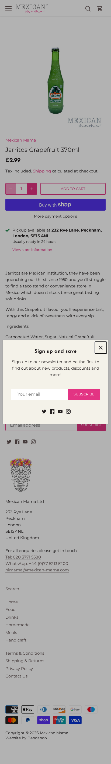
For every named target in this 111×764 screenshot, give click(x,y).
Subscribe (84, 394)
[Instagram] (68, 411)
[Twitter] (44, 411)
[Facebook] (52, 411)
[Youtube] (60, 411)
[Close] (101, 348)
